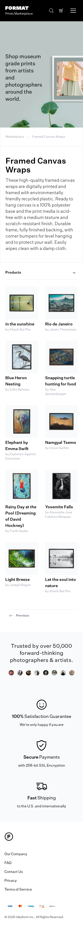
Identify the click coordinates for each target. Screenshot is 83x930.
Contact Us (13, 872)
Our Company (15, 854)
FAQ (8, 863)
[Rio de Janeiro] (61, 303)
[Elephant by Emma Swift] (21, 421)
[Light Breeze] (21, 558)
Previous (22, 615)
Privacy (10, 881)
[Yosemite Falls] (61, 486)
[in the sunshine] (21, 303)
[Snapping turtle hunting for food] (61, 357)
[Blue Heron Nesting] (21, 357)
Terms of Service (18, 889)
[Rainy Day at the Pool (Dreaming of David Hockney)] (21, 486)
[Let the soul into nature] (61, 558)
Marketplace (15, 136)
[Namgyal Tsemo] (61, 421)
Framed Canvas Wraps (48, 136)
